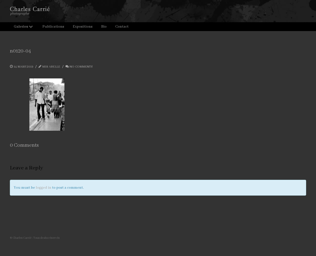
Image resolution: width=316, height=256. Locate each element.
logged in (43, 187)
